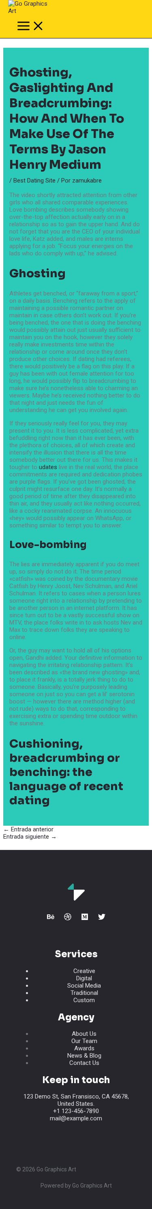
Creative (84, 971)
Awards (84, 1048)
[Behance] (50, 918)
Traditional (84, 993)
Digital (84, 978)
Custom (84, 1000)
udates (48, 467)
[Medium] (84, 918)
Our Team (84, 1041)
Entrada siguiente (30, 836)
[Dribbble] (67, 918)
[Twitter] (101, 918)
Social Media (84, 985)
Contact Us (84, 1063)
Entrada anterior (28, 829)
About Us (84, 1033)
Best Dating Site (34, 180)
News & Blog (84, 1055)
